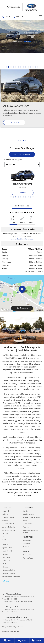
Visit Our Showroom (22, 154)
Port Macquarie (22, 206)
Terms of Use (28, 558)
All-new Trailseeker (9, 527)
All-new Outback (8, 524)
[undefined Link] (7, 581)
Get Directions (22, 308)
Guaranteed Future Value (11, 576)
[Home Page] (22, 6)
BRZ (3, 537)
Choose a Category (13, 160)
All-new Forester (8, 517)
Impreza (5, 533)
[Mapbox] (6, 309)
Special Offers (7, 548)
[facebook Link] (4, 581)
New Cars (5, 554)
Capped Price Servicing (31, 517)
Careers (26, 547)
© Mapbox (39, 310)
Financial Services (8, 573)
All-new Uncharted (8, 530)
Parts (25, 521)
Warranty (26, 527)
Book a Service (28, 514)
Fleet (4, 564)
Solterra (5, 514)
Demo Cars (6, 557)
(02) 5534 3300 (25, 236)
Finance (5, 567)
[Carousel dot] (6, 67)
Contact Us (27, 540)
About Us (26, 544)
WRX (4, 540)
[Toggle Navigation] (40, 17)
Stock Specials (7, 551)
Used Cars (6, 561)
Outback (5, 521)
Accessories (27, 524)
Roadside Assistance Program (30, 531)
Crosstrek (5, 511)
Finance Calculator (8, 570)
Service (25, 511)
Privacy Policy (28, 555)
